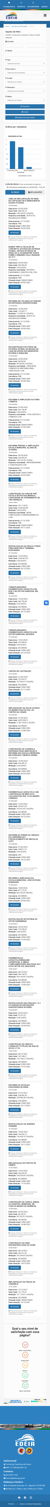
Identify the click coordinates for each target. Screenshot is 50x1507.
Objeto (9, 51)
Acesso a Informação (19, 26)
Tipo (8, 60)
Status (9, 96)
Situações (11, 87)
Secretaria (11, 69)
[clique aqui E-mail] (19, 1498)
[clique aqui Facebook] (25, 1498)
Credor (9, 78)
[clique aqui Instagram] (31, 1498)
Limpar (25, 112)
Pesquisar (25, 106)
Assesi (16, 1504)
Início (7, 26)
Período (10, 41)
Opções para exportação (26, 117)
